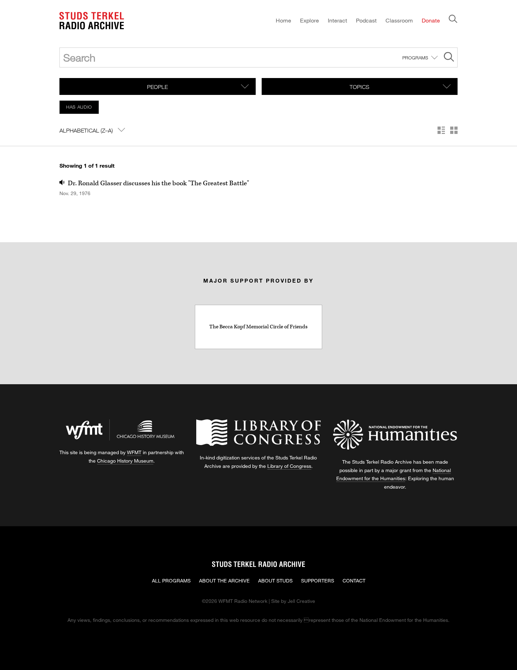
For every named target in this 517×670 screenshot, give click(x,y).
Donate (431, 20)
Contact (354, 581)
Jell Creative (301, 601)
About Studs (275, 581)
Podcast (366, 20)
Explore (309, 20)
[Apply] (449, 58)
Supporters (317, 581)
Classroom (399, 20)
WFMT (134, 452)
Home (283, 20)
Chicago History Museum (125, 461)
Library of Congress (289, 466)
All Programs (171, 581)
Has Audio (79, 107)
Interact (337, 20)
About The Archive (224, 581)
